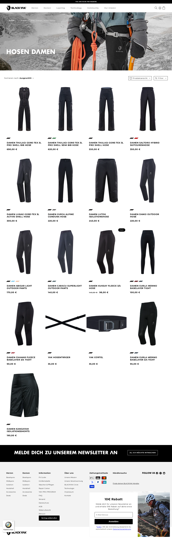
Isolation (9, 485)
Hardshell (10, 488)
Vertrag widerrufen (49, 518)
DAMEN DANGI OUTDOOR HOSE (144, 215)
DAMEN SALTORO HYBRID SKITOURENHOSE (144, 144)
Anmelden (113, 521)
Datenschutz (44, 503)
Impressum (69, 492)
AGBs (99, 527)
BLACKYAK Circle (71, 485)
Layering (60, 8)
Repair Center (44, 488)
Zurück (11, 20)
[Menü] (12, 521)
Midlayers (10, 481)
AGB (40, 506)
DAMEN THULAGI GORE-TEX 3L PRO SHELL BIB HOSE (24, 144)
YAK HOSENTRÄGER (59, 357)
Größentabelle (44, 481)
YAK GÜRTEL (96, 357)
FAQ (40, 495)
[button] (35, 8)
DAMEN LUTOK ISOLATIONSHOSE (99, 215)
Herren (34, 8)
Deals (8, 495)
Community (93, 8)
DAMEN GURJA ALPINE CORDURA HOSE (61, 215)
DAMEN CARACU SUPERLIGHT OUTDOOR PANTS (65, 287)
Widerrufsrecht (45, 510)
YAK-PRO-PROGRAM (47, 492)
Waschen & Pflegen (46, 485)
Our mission (110, 8)
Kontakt (67, 495)
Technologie (69, 488)
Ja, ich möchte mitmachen (143, 453)
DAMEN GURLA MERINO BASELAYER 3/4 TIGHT (143, 358)
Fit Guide (42, 477)
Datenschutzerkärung (122, 529)
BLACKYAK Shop (28, 20)
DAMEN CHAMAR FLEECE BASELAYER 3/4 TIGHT (21, 358)
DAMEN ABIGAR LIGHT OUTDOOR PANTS (19, 287)
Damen (47, 8)
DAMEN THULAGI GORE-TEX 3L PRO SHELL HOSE (106, 144)
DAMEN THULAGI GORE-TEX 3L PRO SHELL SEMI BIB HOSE (65, 144)
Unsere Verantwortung (73, 481)
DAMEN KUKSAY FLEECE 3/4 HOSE (105, 287)
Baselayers (10, 477)
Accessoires (11, 492)
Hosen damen (50, 20)
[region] (86, 2)
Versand (42, 499)
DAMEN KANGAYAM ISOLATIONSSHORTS (18, 430)
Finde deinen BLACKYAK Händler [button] (126, 483)
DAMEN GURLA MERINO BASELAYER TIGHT (143, 287)
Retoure (42, 514)
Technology (76, 8)
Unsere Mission (70, 477)
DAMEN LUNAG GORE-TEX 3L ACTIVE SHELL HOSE (23, 215)
